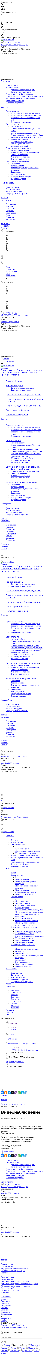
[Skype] (22, 1092)
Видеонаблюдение (18, 179)
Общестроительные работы (22, 142)
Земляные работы (18, 126)
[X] (12, 1092)
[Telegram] (6, 242)
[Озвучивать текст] (2, 32)
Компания (6, 200)
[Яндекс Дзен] (7, 251)
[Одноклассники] (6, 246)
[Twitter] (6, 237)
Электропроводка (18, 174)
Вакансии (10, 217)
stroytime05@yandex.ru (10, 322)
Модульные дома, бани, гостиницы (20, 98)
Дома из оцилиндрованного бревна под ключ (24, 96)
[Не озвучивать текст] (2, 35)
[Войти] (2, 258)
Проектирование (13, 111)
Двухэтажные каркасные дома (23, 90)
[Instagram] (7, 239)
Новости (5, 226)
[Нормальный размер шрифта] (2, 7)
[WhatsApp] (19, 1092)
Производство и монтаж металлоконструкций (20, 145)
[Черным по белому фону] (1, 15)
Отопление (15, 163)
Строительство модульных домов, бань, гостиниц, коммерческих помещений (27, 136)
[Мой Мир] (9, 1092)
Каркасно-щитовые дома (21, 92)
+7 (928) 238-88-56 (12, 42)
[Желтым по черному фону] (1, 17)
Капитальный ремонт (19, 155)
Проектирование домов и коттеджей (25, 113)
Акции (4, 198)
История (9, 206)
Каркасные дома (13, 87)
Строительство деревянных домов (25, 133)
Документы (10, 208)
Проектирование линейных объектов (26, 115)
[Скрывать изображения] (2, 27)
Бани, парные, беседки (15, 101)
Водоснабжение (17, 166)
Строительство (12, 124)
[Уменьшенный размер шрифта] (2, 4)
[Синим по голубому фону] (1, 20)
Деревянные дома (13, 189)
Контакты (5, 223)
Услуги (4, 107)
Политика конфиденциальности (14, 1327)
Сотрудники (11, 213)
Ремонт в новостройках (20, 157)
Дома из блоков (12, 85)
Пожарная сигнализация (21, 176)
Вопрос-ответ (6, 1318)
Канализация (16, 172)
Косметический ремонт (20, 150)
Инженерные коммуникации (18, 161)
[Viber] (15, 1092)
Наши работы (8, 183)
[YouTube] (7, 244)
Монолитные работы (19, 139)
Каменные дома (12, 187)
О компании (11, 204)
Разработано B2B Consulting (12, 1325)
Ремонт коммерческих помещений (25, 152)
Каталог (4, 1273)
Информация (6, 1314)
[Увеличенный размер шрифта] (3, 10)
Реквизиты (10, 219)
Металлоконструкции (15, 103)
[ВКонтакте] (7, 235)
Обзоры (4, 1321)
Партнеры (10, 211)
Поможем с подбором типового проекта (21, 370)
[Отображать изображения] (2, 25)
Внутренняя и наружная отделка (19, 148)
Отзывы (9, 215)
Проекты (5, 81)
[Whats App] (7, 248)
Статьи (4, 228)
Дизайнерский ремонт (20, 159)
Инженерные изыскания (21, 122)
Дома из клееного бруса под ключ (19, 94)
